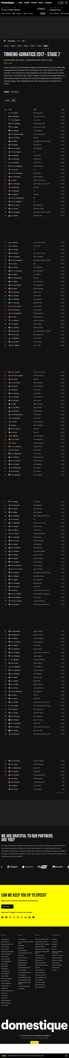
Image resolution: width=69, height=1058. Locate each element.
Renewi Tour (55, 10)
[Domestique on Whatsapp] (33, 917)
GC (13, 100)
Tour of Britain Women (11, 10)
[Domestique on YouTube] (6, 917)
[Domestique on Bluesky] (29, 917)
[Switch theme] (60, 2)
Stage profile (15, 92)
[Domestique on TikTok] (22, 917)
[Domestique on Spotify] (2, 917)
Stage (7, 100)
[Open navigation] (66, 2)
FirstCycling (62, 792)
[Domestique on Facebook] (14, 917)
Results (6, 92)
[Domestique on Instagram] (18, 917)
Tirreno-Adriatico (11, 41)
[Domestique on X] (10, 917)
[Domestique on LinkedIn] (26, 917)
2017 (19, 41)
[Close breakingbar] (66, 1055)
